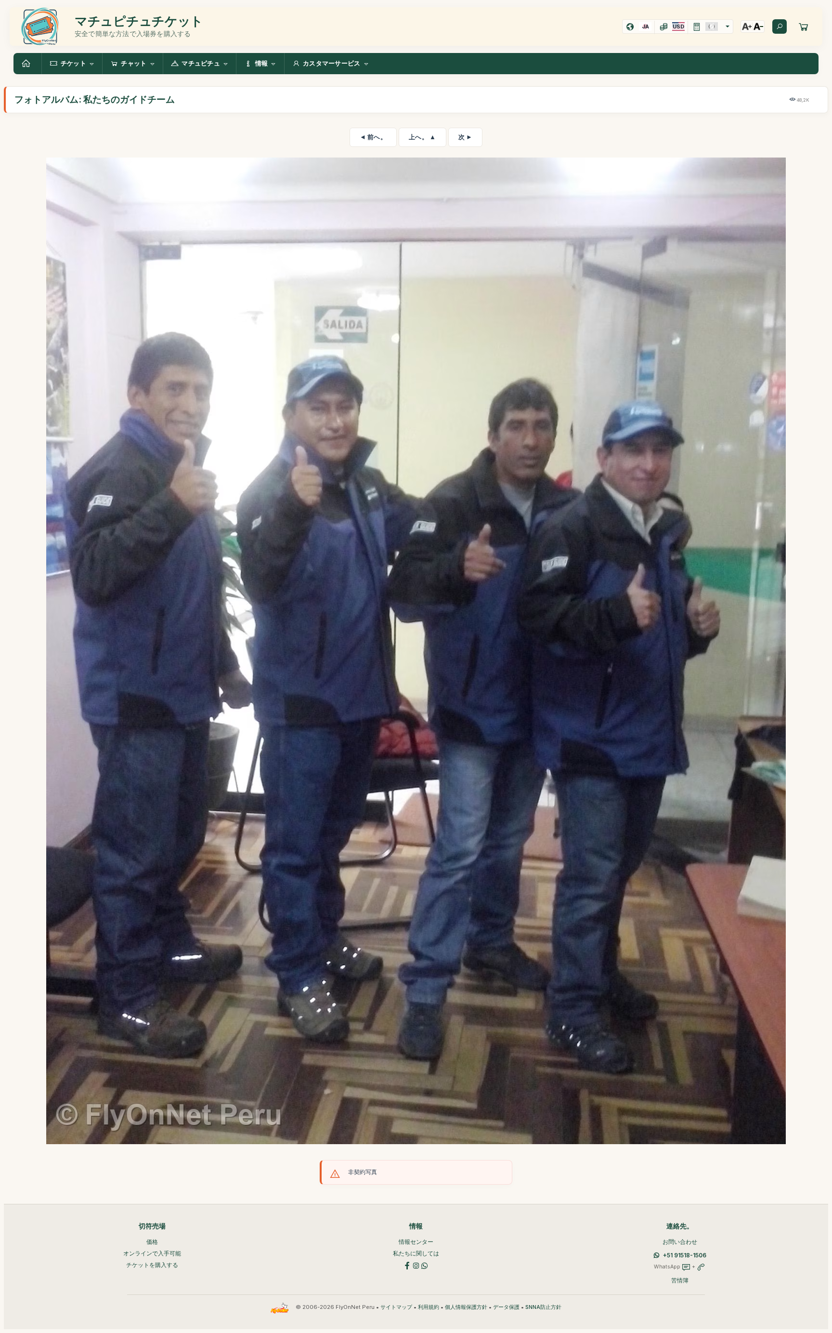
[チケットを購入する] (803, 26)
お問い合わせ (680, 1241)
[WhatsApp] (424, 1264)
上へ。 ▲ (422, 137)
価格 (152, 1241)
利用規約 (428, 1307)
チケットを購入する (152, 1264)
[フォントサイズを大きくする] (747, 26)
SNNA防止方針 (543, 1307)
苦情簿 (680, 1280)
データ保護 (506, 1307)
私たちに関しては (416, 1253)
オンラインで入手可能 (152, 1253)
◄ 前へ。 (373, 137)
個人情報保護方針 (466, 1307)
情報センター (416, 1241)
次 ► (465, 137)
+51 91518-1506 (684, 1255)
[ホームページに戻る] (27, 63)
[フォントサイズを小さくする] (758, 26)
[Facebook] (407, 1264)
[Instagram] (416, 1264)
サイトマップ (396, 1307)
